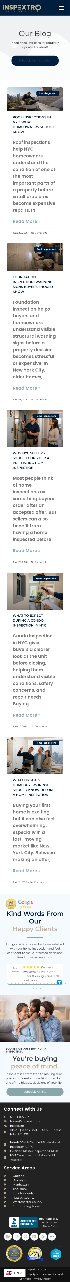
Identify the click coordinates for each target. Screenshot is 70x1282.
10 (40, 983)
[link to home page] (28, 8)
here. (49, 957)
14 (55, 983)
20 (40, 988)
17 (65, 983)
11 (44, 983)
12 (47, 983)
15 (58, 983)
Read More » (27, 221)
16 (62, 983)
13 (51, 983)
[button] (61, 8)
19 (37, 988)
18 (33, 988)
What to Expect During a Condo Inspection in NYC (29, 620)
